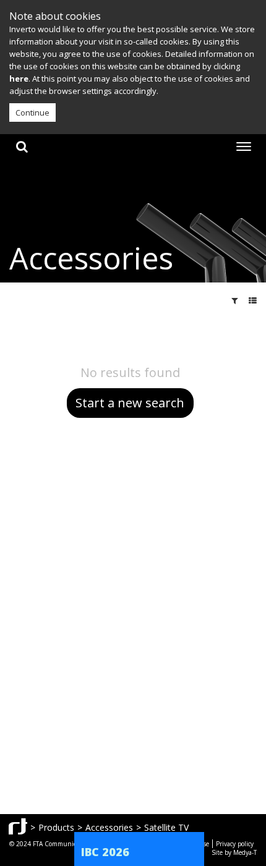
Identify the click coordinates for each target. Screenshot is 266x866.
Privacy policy (235, 843)
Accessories (109, 827)
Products (56, 827)
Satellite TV (166, 827)
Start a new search (129, 402)
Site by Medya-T (234, 852)
